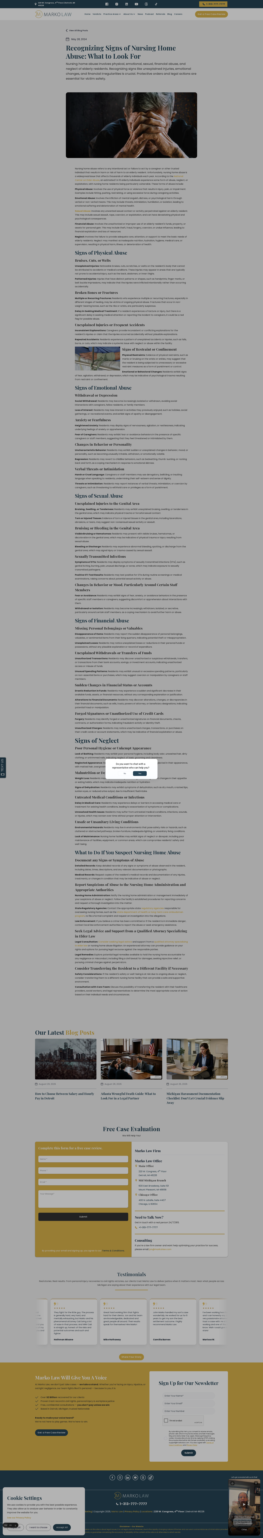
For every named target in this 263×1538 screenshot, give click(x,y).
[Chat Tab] (131, 769)
